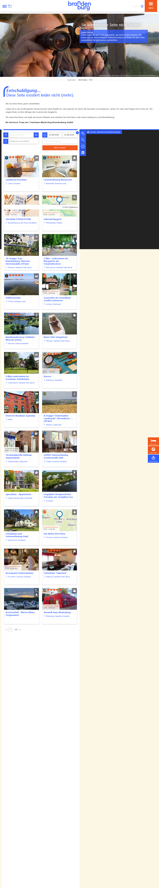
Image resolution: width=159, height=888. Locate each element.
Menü (150, 8)
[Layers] (83, 153)
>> (20, 630)
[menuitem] (136, 6)
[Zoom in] (83, 133)
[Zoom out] (83, 140)
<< (6, 630)
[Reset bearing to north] (83, 146)
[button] (153, 450)
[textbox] (18, 141)
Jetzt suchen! (60, 148)
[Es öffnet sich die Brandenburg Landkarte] (10, 5)
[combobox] (20, 134)
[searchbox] (21, 135)
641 (16, 630)
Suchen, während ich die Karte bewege (105, 132)
